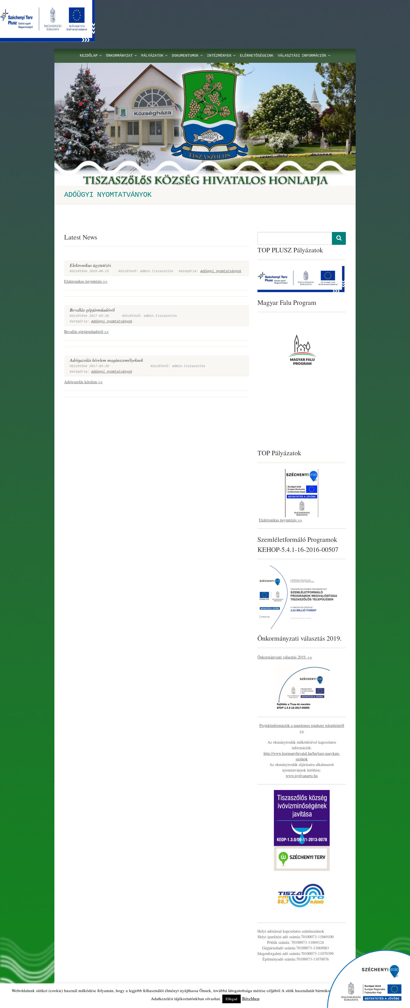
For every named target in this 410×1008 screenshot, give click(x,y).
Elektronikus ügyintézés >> (85, 281)
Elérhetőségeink (256, 56)
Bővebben (250, 998)
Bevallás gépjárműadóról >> (86, 331)
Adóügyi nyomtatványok (220, 271)
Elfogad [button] (231, 998)
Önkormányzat (119, 56)
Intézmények (219, 56)
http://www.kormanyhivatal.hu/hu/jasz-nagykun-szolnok (302, 756)
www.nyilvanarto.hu (302, 775)
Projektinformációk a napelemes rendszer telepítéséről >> (301, 728)
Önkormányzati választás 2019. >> (284, 657)
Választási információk (302, 56)
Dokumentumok (185, 56)
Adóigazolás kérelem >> (83, 381)
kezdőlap (89, 56)
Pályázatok (152, 56)
